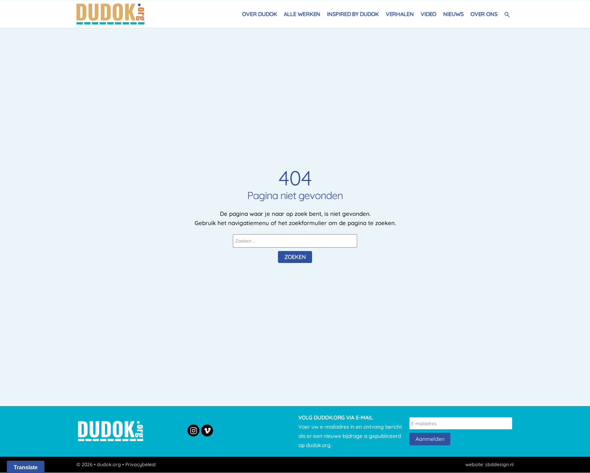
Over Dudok (259, 14)
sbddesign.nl (499, 464)
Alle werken (302, 14)
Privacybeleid (140, 464)
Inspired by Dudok (353, 14)
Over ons (483, 14)
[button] (507, 14)
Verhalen (400, 14)
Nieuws (453, 14)
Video (429, 14)
